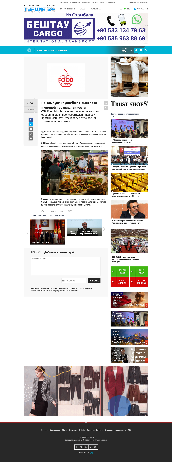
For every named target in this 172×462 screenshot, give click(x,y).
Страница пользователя (115, 430)
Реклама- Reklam (94, 430)
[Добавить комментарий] (31, 138)
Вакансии (86, 2)
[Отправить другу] (31, 129)
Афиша (95, 2)
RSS (129, 430)
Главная (44, 430)
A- (106, 107)
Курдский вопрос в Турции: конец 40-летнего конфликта (63, 50)
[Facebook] (31, 120)
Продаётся (64, 2)
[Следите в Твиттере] (81, 447)
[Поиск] (145, 50)
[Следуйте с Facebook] (76, 447)
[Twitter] (31, 124)
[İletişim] (141, 50)
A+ (106, 103)
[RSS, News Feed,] (86, 447)
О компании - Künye (58, 430)
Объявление (75, 2)
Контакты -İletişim (77, 430)
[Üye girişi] (136, 50)
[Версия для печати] (31, 134)
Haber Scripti (84, 452)
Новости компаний (108, 2)
